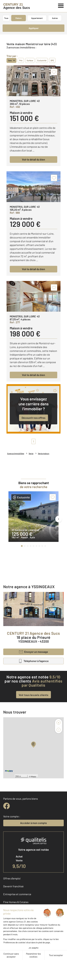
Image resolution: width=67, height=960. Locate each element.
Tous (6, 18)
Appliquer (34, 28)
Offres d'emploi (11, 878)
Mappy (33, 776)
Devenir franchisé (13, 886)
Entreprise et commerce (17, 894)
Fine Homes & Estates (15, 902)
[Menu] (61, 5)
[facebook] (6, 806)
